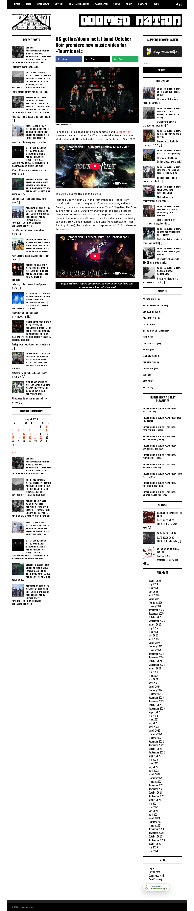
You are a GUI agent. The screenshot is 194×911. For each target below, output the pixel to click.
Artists (59, 4)
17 (13, 437)
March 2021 (154, 818)
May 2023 (153, 723)
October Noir (123, 131)
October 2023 (155, 705)
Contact (142, 4)
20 (30, 437)
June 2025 (153, 632)
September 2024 (157, 664)
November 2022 (156, 745)
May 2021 (153, 811)
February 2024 (155, 690)
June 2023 (153, 719)
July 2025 (153, 628)
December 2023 (156, 697)
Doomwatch (101, 4)
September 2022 (157, 752)
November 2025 (156, 613)
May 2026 (153, 591)
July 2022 (153, 759)
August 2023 (155, 712)
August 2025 (155, 624)
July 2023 (153, 716)
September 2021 (156, 796)
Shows (116, 4)
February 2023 (155, 734)
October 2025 (155, 617)
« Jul (14, 452)
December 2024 (156, 654)
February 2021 (155, 822)
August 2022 (155, 756)
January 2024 (155, 694)
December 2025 (156, 610)
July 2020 (153, 847)
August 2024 (155, 668)
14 (35, 434)
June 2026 (153, 588)
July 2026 (153, 584)
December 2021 (156, 785)
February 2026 (155, 602)
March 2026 (154, 599)
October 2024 (155, 661)
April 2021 (153, 814)
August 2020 (155, 843)
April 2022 (154, 770)
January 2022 (155, 781)
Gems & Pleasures (79, 4)
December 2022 (156, 741)
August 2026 (155, 580)
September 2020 (157, 840)
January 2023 (155, 738)
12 (24, 434)
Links (156, 4)
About (129, 4)
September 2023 (157, 708)
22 (41, 437)
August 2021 (155, 800)
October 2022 (155, 748)
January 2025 (155, 650)
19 (24, 437)
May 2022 (153, 767)
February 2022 (155, 778)
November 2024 (156, 657)
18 (18, 437)
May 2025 (153, 635)
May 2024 (153, 679)
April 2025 (154, 639)
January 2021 (155, 825)
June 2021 (153, 807)
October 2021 (155, 792)
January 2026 (155, 606)
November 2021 (156, 789)
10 (13, 434)
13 (30, 434)
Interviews (42, 4)
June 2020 (153, 851)
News (28, 4)
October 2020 (155, 836)
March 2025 (154, 643)
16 (47, 434)
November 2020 (156, 833)
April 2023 (154, 727)
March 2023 (154, 730)
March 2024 (154, 686)
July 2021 (153, 803)
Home (17, 4)
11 (18, 434)
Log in (151, 868)
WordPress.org (155, 879)
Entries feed (154, 872)
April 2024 (154, 683)
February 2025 (155, 646)
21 (35, 437)
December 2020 (156, 829)
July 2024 (153, 672)
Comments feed (156, 875)
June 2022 (153, 763)
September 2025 (157, 621)
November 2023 (156, 701)
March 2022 (154, 774)
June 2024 (153, 675)
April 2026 (154, 595)
